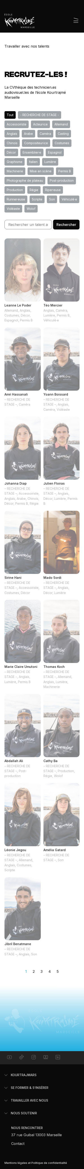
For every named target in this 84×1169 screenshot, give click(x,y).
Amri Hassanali (16, 394)
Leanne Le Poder (17, 305)
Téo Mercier (52, 305)
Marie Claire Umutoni (20, 667)
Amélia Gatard (54, 850)
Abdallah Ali (13, 761)
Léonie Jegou (15, 850)
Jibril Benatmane (17, 944)
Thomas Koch (54, 667)
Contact (17, 1144)
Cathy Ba (50, 761)
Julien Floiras (54, 483)
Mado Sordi (52, 577)
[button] (76, 21)
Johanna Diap (15, 483)
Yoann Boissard (55, 394)
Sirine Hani (13, 577)
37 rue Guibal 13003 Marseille (36, 1135)
